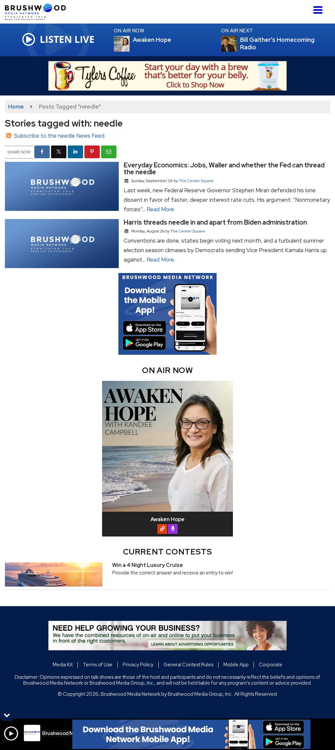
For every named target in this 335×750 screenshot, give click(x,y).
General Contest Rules (188, 664)
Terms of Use (98, 664)
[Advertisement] (167, 76)
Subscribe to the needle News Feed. (59, 135)
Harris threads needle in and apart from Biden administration (215, 222)
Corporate (270, 664)
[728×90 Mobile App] (191, 734)
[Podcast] (173, 529)
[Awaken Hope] (129, 44)
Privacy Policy (138, 664)
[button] (317, 7)
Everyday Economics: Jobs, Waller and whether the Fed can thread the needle (224, 168)
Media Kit (63, 664)
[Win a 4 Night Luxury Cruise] (53, 574)
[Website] (162, 529)
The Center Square (196, 180)
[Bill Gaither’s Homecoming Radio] (237, 44)
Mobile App (236, 664)
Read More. (161, 209)
